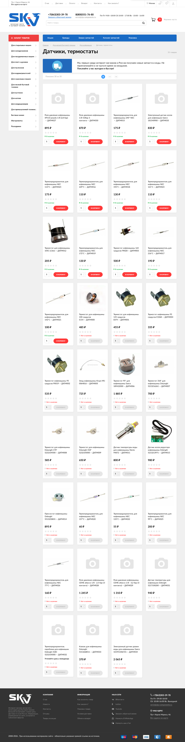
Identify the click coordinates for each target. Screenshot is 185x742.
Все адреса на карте (19, 4)
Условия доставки (84, 714)
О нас (47, 3)
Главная (45, 45)
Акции (50, 38)
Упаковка (133, 38)
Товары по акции (49, 718)
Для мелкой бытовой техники (64, 45)
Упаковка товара (83, 709)
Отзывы (46, 714)
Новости (46, 704)
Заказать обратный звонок (59, 17)
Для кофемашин (86, 45)
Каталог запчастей (111, 38)
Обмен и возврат (84, 718)
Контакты (98, 3)
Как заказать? (113, 3)
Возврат (84, 3)
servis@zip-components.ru (85, 17)
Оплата (72, 3)
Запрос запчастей (86, 38)
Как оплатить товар (85, 700)
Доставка (59, 3)
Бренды (65, 38)
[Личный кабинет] (173, 3)
